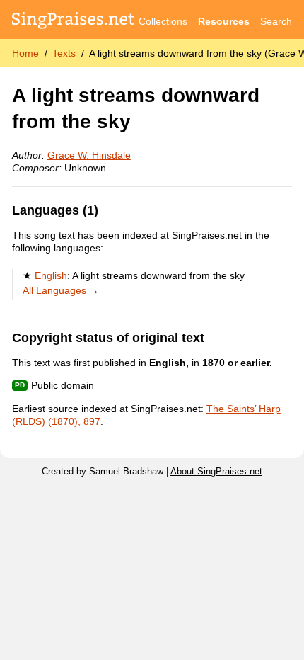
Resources (224, 21)
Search (276, 21)
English (51, 275)
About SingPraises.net (216, 472)
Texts (64, 53)
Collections (163, 21)
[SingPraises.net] (73, 21)
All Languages (54, 290)
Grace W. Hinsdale (89, 155)
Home (25, 53)
